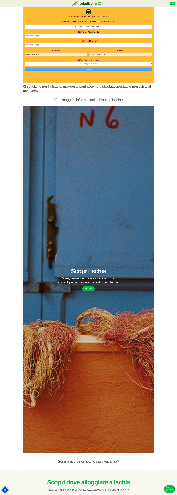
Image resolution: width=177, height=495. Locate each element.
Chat (172, 3)
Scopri (88, 289)
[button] (5, 490)
